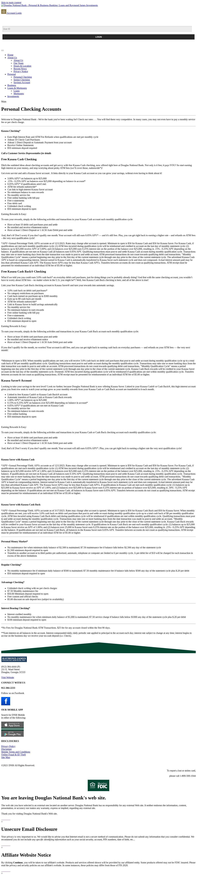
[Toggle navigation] (2, 50)
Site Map (5, 757)
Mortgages (19, 93)
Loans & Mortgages (17, 88)
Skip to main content (11, 2)
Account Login (14, 13)
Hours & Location (22, 66)
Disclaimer (6, 749)
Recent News (20, 68)
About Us (12, 57)
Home (10, 55)
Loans (17, 90)
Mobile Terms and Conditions (15, 752)
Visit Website (7, 677)
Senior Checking (22, 79)
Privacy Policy (8, 746)
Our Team (18, 63)
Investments (13, 96)
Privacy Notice (21, 71)
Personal (11, 74)
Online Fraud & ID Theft (13, 754)
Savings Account (22, 82)
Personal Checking (23, 77)
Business (11, 85)
